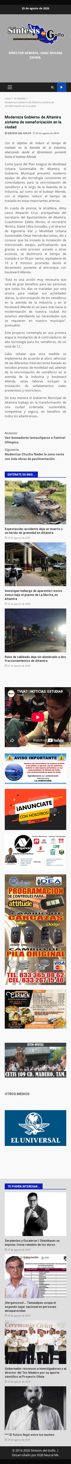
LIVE (61, 87)
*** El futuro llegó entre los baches (35, 1408)
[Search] (52, 87)
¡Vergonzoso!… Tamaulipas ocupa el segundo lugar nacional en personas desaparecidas (35, 1276)
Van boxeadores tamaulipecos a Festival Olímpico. (35, 437)
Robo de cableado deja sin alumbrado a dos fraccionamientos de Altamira (35, 630)
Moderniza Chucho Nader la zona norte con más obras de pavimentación (34, 454)
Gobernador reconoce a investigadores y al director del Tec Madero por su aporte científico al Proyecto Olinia (35, 1342)
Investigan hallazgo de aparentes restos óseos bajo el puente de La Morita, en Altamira (35, 564)
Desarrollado (21, 1455)
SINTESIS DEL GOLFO (19, 133)
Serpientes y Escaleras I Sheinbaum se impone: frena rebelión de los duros (35, 1214)
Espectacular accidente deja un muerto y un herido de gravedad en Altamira (35, 502)
